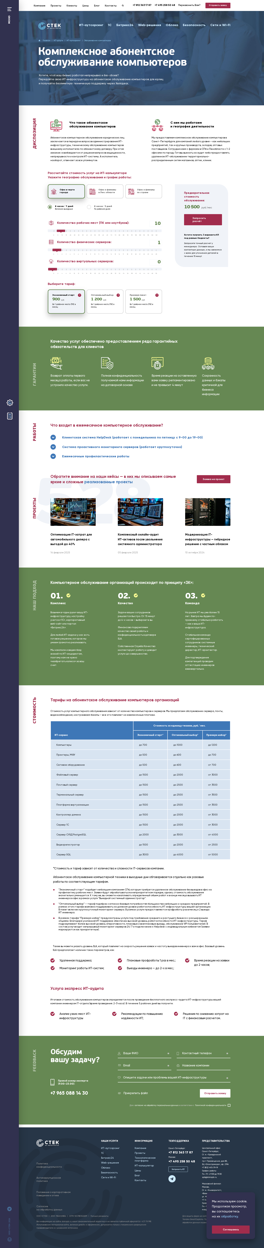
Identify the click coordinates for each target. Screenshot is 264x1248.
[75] (116, 235)
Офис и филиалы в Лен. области (107, 191)
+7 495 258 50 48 (165, 5)
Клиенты (72, 5)
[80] (120, 235)
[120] (153, 235)
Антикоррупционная (48, 1179)
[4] (71, 254)
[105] (141, 235)
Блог (96, 5)
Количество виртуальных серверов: (85, 261)
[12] (104, 254)
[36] (129, 273)
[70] (112, 235)
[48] (153, 273)
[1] (59, 254)
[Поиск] (123, 5)
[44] (145, 273)
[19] (133, 254)
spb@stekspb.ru (209, 1177)
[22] (145, 254)
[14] (112, 254)
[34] (124, 273)
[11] (100, 254)
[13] (108, 254)
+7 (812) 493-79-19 (210, 1167)
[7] (84, 254)
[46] (149, 273)
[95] (133, 235)
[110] (145, 235)
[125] (157, 235)
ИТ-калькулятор (144, 1165)
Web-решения (149, 25)
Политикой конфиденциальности (210, 1105)
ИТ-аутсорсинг (91, 25)
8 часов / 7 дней (64, 207)
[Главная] (49, 26)
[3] (67, 254)
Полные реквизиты (99, 1216)
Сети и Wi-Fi (220, 25)
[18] (129, 254)
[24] (153, 254)
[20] (71, 235)
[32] (120, 273)
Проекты (56, 5)
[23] (149, 254)
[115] (149, 235)
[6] (80, 254)
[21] (141, 254)
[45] (92, 235)
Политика (49, 1165)
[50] (96, 235)
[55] (100, 235)
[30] (80, 235)
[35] (84, 235)
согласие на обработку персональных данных (156, 1105)
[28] (112, 273)
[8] (88, 254)
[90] (129, 235)
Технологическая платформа (145, 1159)
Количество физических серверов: (84, 242)
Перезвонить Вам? (189, 5)
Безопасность (194, 25)
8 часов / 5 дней (103, 207)
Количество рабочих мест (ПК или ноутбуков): (93, 223)
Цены (85, 5)
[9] (92, 254)
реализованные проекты (108, 481)
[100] (137, 235)
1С (110, 25)
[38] (133, 273)
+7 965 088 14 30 (69, 1093)
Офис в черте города (67, 191)
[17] (124, 254)
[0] (55, 235)
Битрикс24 (124, 25)
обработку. (229, 1216)
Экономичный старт (63, 295)
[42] (141, 273)
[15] (67, 235)
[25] (75, 235)
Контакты (111, 5)
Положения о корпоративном (53, 1194)
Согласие (49, 1208)
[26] (108, 273)
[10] (63, 235)
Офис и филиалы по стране (146, 191)
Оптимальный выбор (102, 295)
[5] (59, 235)
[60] (104, 235)
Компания (39, 5)
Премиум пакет (138, 295)
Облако (172, 25)
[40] (88, 235)
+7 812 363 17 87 (142, 5)
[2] (63, 254)
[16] (120, 254)
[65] (108, 235)
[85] (124, 235)
